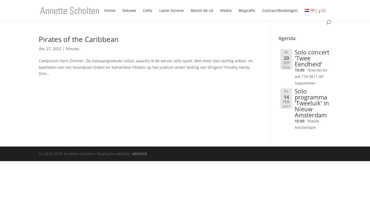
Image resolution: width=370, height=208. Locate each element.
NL (306, 11)
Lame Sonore (171, 11)
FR (318, 11)
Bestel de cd (202, 11)
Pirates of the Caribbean (79, 39)
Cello (147, 11)
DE (311, 11)
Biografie (247, 11)
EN (322, 11)
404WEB (139, 153)
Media (226, 11)
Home (109, 11)
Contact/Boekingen (280, 11)
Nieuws (129, 11)
